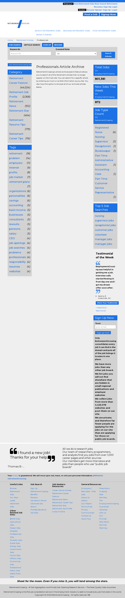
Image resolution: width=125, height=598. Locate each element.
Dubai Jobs (15, 543)
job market (16, 177)
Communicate (87, 513)
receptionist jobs (105, 225)
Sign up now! (103, 332)
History (84, 500)
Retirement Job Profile (62, 508)
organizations (17, 191)
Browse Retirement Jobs (76, 31)
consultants (16, 219)
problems (15, 252)
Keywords (15, 49)
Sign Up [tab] (47, 45)
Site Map (103, 497)
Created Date (63, 49)
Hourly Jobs (15, 555)
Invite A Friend (58, 511)
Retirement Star (19, 110)
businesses (16, 214)
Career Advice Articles (61, 490)
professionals (17, 257)
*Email (97, 323)
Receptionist (103, 146)
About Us (85, 497)
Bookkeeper (102, 151)
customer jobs (104, 230)
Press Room (104, 488)
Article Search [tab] (32, 45)
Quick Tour (86, 519)
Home (10, 40)
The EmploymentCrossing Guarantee (109, 503)
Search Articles (108, 54)
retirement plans (19, 181)
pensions (14, 228)
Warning (103, 528)
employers (15, 163)
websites (14, 271)
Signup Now (108, 14)
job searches (17, 247)
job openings (17, 243)
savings (14, 200)
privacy (15, 476)
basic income (17, 210)
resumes (14, 266)
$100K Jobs (15, 519)
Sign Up (34, 488)
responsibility (17, 261)
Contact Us (86, 516)
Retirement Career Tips (62, 502)
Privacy (84, 509)
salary (12, 233)
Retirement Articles (24, 40)
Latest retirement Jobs (14, 503)
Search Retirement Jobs (48, 31)
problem (14, 158)
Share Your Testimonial (107, 303)
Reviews (34, 497)
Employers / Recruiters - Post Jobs (88, 491)
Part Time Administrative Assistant (104, 160)
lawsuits (14, 224)
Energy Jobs (15, 546)
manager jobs (103, 244)
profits (13, 172)
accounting (16, 205)
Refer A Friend (44, 34)
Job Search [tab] (15, 45)
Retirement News (60, 499)
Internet (14, 167)
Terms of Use (86, 506)
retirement (15, 153)
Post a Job (91, 14)
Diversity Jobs (16, 540)
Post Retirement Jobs (104, 31)
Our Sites (14, 497)
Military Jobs (15, 558)
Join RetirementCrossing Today (20, 65)
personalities (17, 195)
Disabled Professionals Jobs (15, 534)
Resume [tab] (58, 45)
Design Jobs (15, 528)
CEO (12, 238)
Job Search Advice (38, 500)
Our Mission (86, 503)
